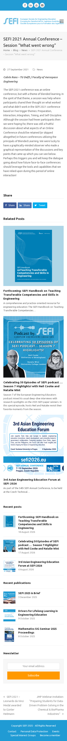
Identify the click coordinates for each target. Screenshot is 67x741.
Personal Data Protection (34, 731)
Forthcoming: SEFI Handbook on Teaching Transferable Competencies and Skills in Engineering (31, 294)
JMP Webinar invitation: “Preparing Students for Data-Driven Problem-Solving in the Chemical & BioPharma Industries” (46, 705)
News (40, 69)
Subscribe (33, 675)
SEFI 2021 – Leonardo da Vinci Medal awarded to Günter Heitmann (13, 705)
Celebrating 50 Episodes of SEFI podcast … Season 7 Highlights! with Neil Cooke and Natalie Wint (33, 386)
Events (55, 731)
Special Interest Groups (23, 735)
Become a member (50, 735)
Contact (12, 731)
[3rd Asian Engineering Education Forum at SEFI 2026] (33, 444)
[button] (62, 21)
